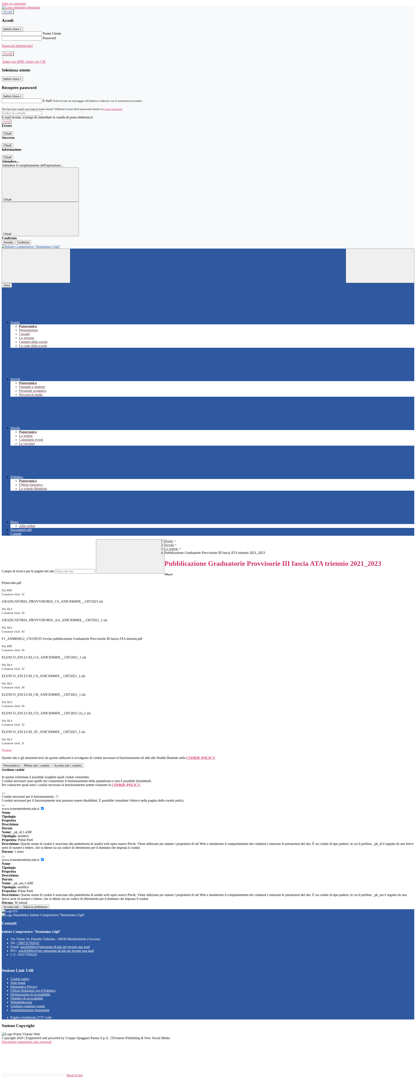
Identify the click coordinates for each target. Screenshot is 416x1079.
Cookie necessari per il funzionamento (28, 796)
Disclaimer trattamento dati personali (27, 1042)
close (6, 285)
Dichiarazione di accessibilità (30, 994)
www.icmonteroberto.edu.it (21, 808)
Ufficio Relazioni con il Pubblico (32, 990)
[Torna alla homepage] (208, 247)
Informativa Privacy (23, 986)
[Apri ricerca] (380, 266)
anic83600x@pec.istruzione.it (56, 951)
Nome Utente (52, 33)
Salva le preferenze (35, 907)
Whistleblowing (21, 1002)
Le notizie (171, 549)
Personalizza (11, 765)
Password (49, 38)
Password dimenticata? (17, 46)
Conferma (23, 242)
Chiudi (7, 133)
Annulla (8, 242)
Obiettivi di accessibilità (26, 998)
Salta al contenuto (14, 3)
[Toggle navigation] (36, 266)
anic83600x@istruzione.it (55, 947)
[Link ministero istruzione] (21, 7)
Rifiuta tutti (37, 765)
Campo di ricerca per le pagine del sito (28, 571)
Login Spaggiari (112, 109)
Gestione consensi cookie (27, 1006)
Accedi (7, 11)
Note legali (17, 983)
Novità (169, 545)
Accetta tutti (68, 765)
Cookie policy (20, 979)
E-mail (47, 100)
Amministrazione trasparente (29, 1010)
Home (168, 541)
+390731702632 (27, 943)
